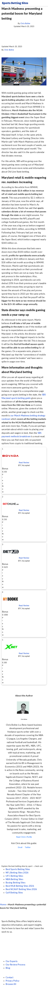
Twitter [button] (27, 847)
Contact (9, 977)
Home (3, 904)
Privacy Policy (12, 981)
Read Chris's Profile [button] (24, 837)
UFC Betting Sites (14, 876)
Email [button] (19, 847)
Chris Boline (25, 23)
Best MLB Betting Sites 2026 (20, 886)
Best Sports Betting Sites (18, 869)
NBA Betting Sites (14, 879)
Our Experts (11, 961)
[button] (24, 470)
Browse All (11, 984)
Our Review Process (15, 965)
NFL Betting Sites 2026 (17, 873)
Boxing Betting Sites (15, 883)
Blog (8, 968)
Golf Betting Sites (14, 893)
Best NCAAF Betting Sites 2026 (21, 889)
